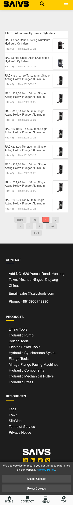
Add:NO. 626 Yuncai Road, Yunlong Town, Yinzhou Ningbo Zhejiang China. (36, 279)
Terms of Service (22, 426)
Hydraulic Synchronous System (33, 352)
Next (51, 226)
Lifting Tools (18, 329)
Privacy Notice (20, 432)
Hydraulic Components (26, 370)
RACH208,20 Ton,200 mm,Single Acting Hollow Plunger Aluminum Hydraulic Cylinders (25, 150)
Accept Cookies (36, 479)
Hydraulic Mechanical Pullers (31, 375)
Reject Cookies (36, 488)
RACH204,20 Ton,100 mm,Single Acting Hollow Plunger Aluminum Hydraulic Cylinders (25, 185)
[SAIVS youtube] (25, 460)
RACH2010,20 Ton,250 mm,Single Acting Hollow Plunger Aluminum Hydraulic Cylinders (26, 132)
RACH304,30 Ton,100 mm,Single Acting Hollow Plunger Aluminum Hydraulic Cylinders (25, 96)
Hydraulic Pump (21, 334)
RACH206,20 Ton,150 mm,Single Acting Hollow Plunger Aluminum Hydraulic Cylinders (25, 167)
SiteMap (15, 420)
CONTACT (27, 501)
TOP (64, 501)
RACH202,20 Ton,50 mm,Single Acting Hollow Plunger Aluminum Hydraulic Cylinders (25, 203)
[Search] (41, 3)
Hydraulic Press (21, 381)
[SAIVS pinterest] (47, 460)
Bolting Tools (19, 340)
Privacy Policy (46, 469)
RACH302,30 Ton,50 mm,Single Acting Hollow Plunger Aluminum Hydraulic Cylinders (25, 114)
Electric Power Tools (24, 346)
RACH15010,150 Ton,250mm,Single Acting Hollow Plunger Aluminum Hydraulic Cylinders (27, 78)
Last (36, 233)
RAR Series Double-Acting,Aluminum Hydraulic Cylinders (27, 41)
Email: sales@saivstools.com (31, 293)
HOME (9, 501)
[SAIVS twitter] (40, 460)
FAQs (13, 414)
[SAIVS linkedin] (33, 460)
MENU (46, 501)
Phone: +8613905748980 (28, 301)
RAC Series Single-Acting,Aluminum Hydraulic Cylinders (27, 59)
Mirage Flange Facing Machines (33, 364)
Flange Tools (19, 358)
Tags (12, 408)
